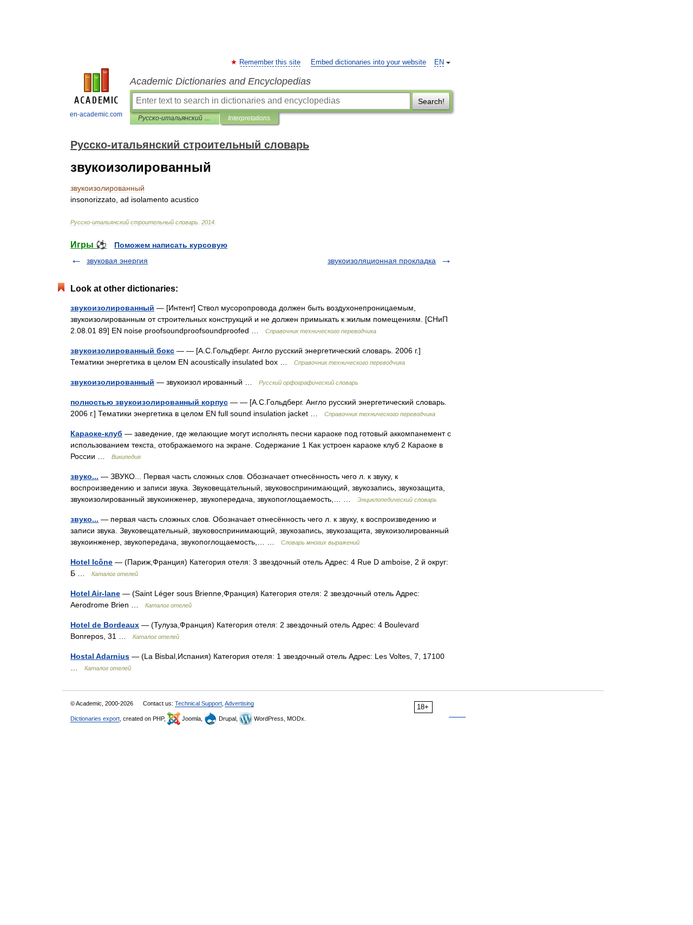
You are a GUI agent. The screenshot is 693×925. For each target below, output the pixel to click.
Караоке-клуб (96, 433)
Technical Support (198, 703)
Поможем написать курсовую (170, 245)
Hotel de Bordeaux (104, 624)
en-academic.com (96, 114)
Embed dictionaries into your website (368, 62)
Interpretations (249, 118)
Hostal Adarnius (99, 656)
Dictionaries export (95, 718)
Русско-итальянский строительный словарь (174, 118)
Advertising (239, 703)
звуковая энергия (117, 260)
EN (439, 62)
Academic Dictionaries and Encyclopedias (220, 81)
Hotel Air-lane (95, 593)
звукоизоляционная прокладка (382, 260)
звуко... (84, 476)
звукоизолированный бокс (122, 350)
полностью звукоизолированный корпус (149, 402)
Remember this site (270, 62)
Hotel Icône (91, 562)
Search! (431, 101)
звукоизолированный (112, 307)
